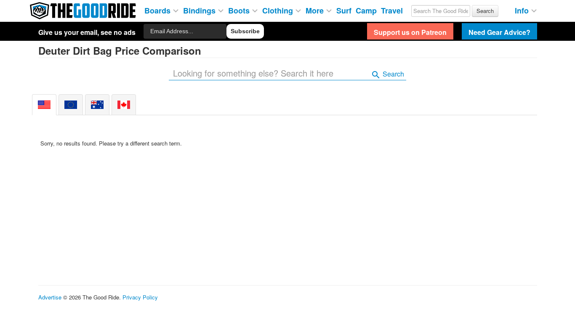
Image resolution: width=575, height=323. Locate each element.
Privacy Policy (140, 297)
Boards (158, 10)
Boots (240, 10)
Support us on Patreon (410, 32)
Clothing (278, 10)
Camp (366, 10)
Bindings (200, 10)
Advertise (49, 297)
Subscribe (245, 31)
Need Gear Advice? (499, 32)
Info (523, 10)
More (316, 10)
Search (392, 74)
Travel (392, 10)
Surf (343, 10)
